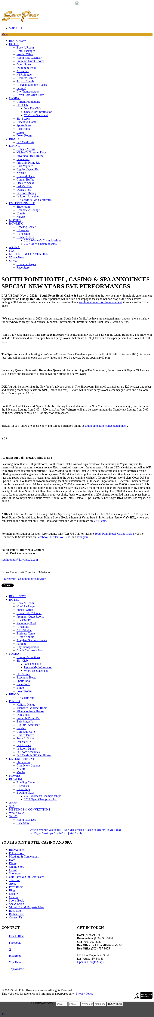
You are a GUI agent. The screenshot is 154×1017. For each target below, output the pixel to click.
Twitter (54, 537)
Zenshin (21, 172)
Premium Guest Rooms (30, 61)
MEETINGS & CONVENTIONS (29, 254)
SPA (11, 250)
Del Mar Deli (24, 186)
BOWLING (16, 223)
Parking (21, 88)
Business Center (26, 78)
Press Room (16, 887)
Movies (21, 216)
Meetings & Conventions (24, 856)
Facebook (42, 537)
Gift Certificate (25, 142)
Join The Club (32, 108)
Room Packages (26, 264)
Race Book (23, 128)
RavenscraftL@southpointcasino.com (24, 578)
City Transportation (28, 91)
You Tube (15, 962)
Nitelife (21, 213)
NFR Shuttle (24, 74)
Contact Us (15, 917)
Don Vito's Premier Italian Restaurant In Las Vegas (92, 829)
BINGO (14, 138)
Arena (12, 883)
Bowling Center (26, 226)
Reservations (16, 849)
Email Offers (16, 936)
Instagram (82, 537)
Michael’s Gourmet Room (32, 152)
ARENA (14, 247)
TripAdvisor (16, 969)
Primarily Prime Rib (28, 162)
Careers (13, 897)
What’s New (16, 257)
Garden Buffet (25, 179)
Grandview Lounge (28, 210)
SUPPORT (15, 28)
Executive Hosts (26, 122)
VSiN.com (100, 520)
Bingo (20, 132)
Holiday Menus (26, 149)
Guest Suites (24, 64)
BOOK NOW (17, 40)
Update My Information (38, 111)
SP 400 (13, 260)
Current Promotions (28, 101)
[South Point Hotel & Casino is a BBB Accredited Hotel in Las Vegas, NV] (143, 995)
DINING (14, 145)
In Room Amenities (28, 196)
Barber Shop (16, 914)
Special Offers (25, 54)
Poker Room (24, 135)
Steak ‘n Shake (25, 182)
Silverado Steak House (30, 155)
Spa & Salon (16, 903)
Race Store (23, 267)
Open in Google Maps (90, 962)
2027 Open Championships (40, 243)
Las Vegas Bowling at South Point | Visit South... (56, 833)
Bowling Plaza (25, 237)
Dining (13, 863)
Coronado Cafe (26, 176)
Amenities (23, 71)
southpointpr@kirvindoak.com (20, 559)
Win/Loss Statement (36, 115)
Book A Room (25, 47)
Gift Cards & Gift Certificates (34, 199)
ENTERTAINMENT (22, 203)
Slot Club (22, 105)
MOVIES (15, 220)
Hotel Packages (26, 50)
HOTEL (14, 44)
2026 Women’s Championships (42, 240)
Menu (5, 34)
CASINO (14, 98)
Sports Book (24, 125)
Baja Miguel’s (25, 166)
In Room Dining (26, 193)
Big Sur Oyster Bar (28, 169)
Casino (13, 870)
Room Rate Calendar (29, 57)
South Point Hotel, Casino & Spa (114, 533)
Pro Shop (23, 233)
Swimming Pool (26, 67)
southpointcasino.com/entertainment (100, 302)
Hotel (12, 859)
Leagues (23, 230)
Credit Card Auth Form (30, 94)
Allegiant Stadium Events (32, 84)
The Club (14, 880)
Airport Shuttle (25, 81)
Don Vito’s (23, 159)
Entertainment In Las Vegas (45, 829)
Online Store (16, 866)
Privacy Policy (84, 993)
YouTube (64, 537)
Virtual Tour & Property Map (26, 907)
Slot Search (23, 118)
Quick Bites (24, 189)
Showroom (23, 206)
